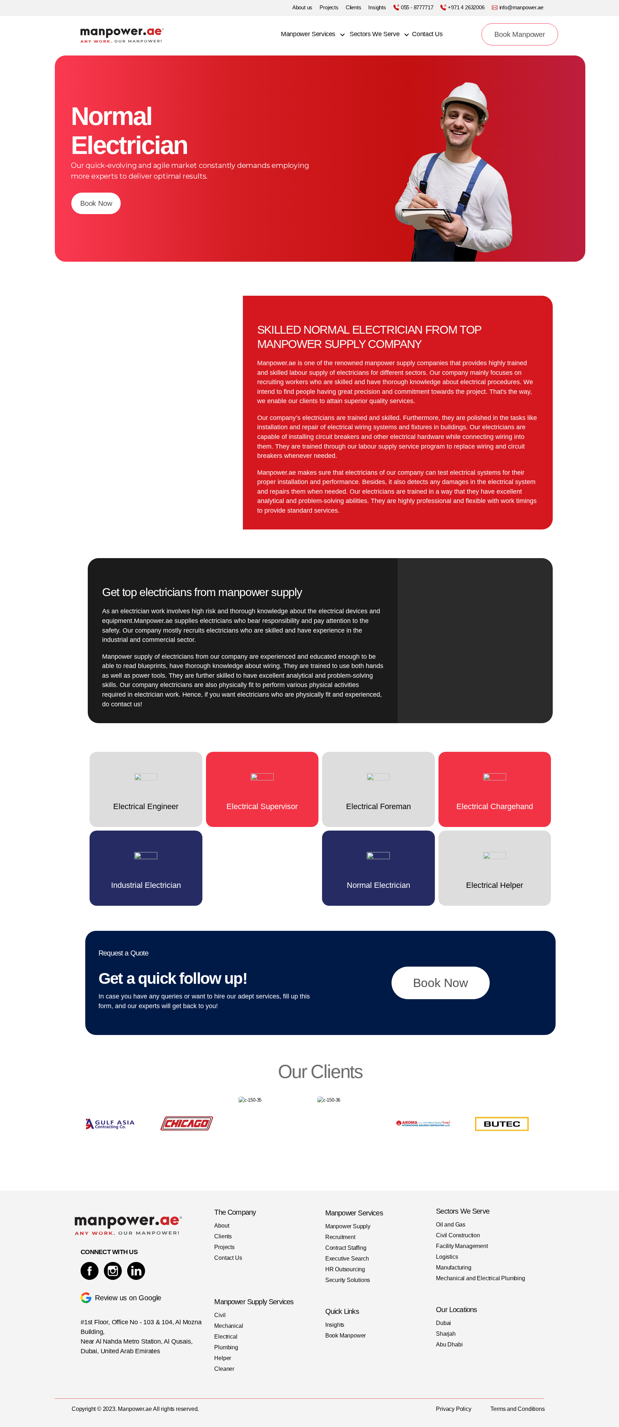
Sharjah (446, 1334)
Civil (219, 1315)
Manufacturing (453, 1267)
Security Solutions (347, 1280)
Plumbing (226, 1347)
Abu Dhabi (449, 1344)
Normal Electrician (378, 885)
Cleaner (224, 1369)
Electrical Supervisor (262, 806)
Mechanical (228, 1326)
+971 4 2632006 (466, 7)
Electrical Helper (494, 885)
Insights (377, 7)
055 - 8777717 (417, 7)
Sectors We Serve (374, 34)
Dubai (443, 1323)
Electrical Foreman (378, 806)
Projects (329, 7)
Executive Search (347, 1259)
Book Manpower (519, 34)
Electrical (225, 1337)
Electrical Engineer (145, 806)
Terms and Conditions (517, 1409)
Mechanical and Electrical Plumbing (480, 1278)
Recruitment (340, 1237)
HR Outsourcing (345, 1269)
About (221, 1226)
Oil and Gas (450, 1225)
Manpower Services (308, 34)
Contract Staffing (345, 1248)
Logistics (447, 1257)
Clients (353, 7)
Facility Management (462, 1246)
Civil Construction (458, 1235)
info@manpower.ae (521, 7)
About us (302, 7)
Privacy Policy (453, 1409)
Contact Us (427, 34)
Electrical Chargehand (494, 806)
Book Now (96, 203)
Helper (222, 1358)
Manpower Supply (347, 1226)
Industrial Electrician (146, 885)
